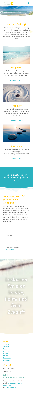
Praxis (5, 349)
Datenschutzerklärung (10, 249)
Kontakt (5, 356)
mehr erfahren (15, 80)
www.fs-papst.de (11, 388)
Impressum (6, 360)
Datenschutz (7, 358)
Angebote (6, 347)
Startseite (6, 344)
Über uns (5, 353)
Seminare (6, 351)
